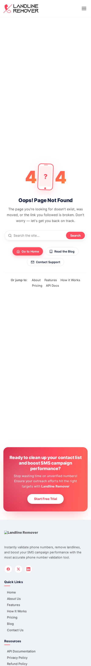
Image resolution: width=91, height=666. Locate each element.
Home (11, 592)
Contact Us (15, 630)
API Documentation (21, 651)
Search (75, 235)
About (36, 280)
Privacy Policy (17, 658)
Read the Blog (64, 251)
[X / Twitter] (18, 569)
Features (50, 280)
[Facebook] (8, 569)
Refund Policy (17, 664)
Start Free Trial (45, 499)
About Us (14, 599)
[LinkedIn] (28, 569)
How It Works (17, 611)
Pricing (37, 285)
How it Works (70, 280)
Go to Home (30, 251)
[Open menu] (84, 8)
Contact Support (48, 262)
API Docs (52, 285)
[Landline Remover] (21, 8)
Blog (10, 624)
